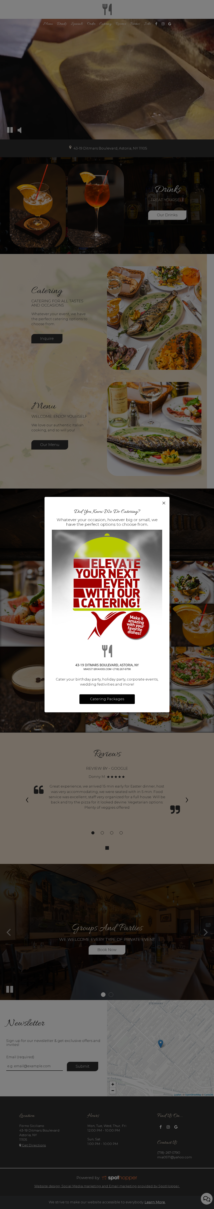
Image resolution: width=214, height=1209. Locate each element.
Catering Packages (107, 699)
